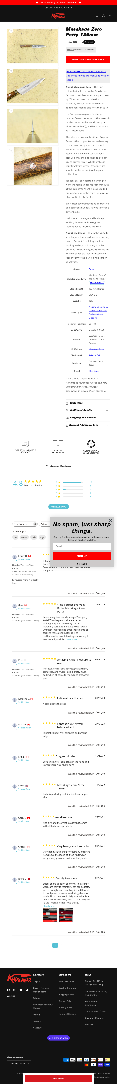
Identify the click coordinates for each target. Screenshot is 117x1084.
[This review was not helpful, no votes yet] (102, 593)
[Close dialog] (110, 520)
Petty (91, 269)
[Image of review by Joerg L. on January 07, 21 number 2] (66, 915)
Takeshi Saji (94, 355)
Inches (101, 289)
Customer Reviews (94, 1018)
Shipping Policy (66, 994)
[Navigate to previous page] (48, 945)
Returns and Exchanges (91, 1003)
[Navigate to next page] (68, 945)
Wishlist (89, 1024)
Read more (71, 639)
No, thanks (82, 564)
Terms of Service (67, 1014)
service (24, 537)
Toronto (37, 1021)
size (15, 537)
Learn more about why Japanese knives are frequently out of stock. (87, 75)
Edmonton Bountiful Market (43, 1006)
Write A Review (58, 506)
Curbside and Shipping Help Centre (96, 993)
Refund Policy (65, 1001)
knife (34, 537)
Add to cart (58, 1078)
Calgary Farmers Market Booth (41, 990)
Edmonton (38, 998)
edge (42, 537)
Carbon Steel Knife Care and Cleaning (94, 983)
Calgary (36, 981)
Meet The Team (67, 981)
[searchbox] (22, 524)
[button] (6, 16)
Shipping (71, 50)
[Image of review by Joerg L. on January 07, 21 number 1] (50, 915)
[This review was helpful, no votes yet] (97, 593)
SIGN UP (82, 556)
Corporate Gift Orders (96, 1011)
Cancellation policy (102, 1077)
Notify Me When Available (88, 59)
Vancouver (38, 1027)
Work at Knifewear (68, 988)
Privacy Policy (65, 1007)
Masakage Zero (96, 349)
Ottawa (36, 1014)
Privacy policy (104, 1074)
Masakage (94, 371)
